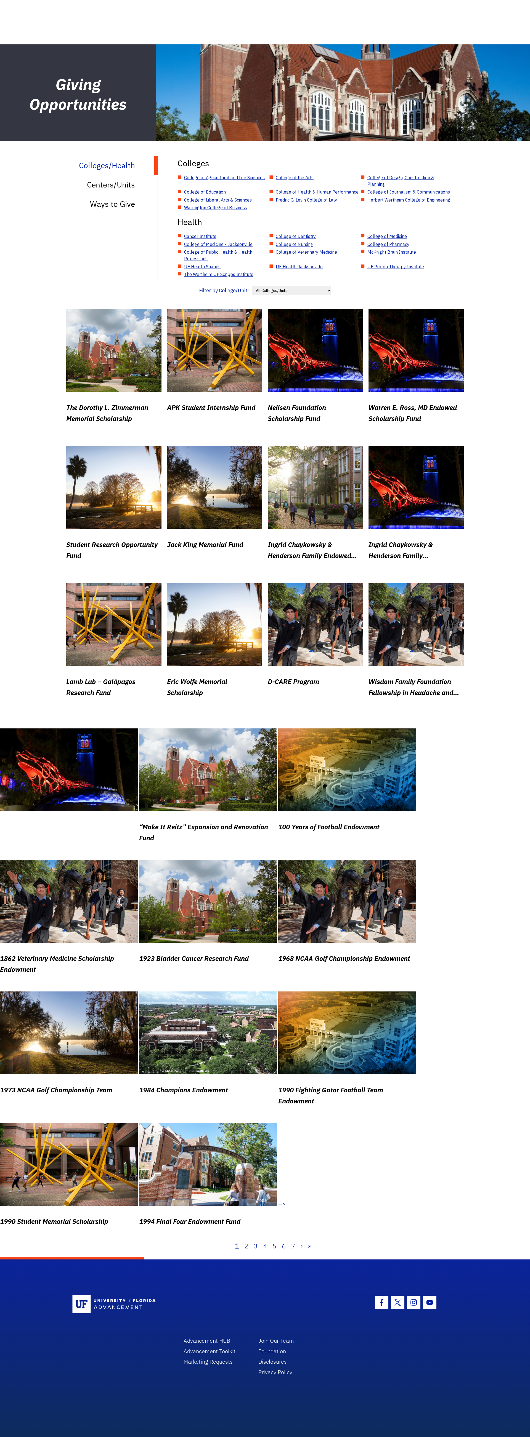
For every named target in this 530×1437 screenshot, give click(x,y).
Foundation (272, 1351)
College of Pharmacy (388, 244)
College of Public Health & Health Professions (218, 255)
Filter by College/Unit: (224, 290)
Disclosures (272, 1361)
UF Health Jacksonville (299, 266)
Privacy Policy (275, 1372)
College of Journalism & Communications (408, 192)
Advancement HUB (207, 1340)
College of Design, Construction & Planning (400, 181)
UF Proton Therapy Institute (395, 266)
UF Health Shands (202, 266)
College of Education (205, 192)
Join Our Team (276, 1340)
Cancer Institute (200, 236)
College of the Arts (295, 177)
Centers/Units (111, 184)
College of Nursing (294, 244)
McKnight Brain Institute (391, 252)
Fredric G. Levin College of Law (306, 200)
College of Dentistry (296, 236)
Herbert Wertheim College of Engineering (408, 200)
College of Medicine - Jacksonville (218, 244)
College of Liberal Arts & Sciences (218, 200)
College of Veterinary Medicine (306, 252)
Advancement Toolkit (209, 1351)
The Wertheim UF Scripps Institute (218, 274)
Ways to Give (112, 204)
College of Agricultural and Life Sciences (224, 177)
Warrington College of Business (215, 207)
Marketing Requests (208, 1361)
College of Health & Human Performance (317, 192)
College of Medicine (387, 236)
